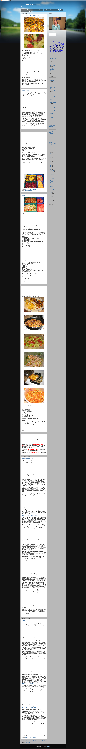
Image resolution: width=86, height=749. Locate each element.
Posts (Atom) (28, 742)
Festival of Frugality (52, 125)
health (51, 44)
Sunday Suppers (25, 195)
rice (60, 47)
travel (62, 49)
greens (59, 43)
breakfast (54, 39)
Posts (51, 33)
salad (51, 48)
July (51, 192)
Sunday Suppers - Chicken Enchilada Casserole (31, 15)
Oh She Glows (52, 63)
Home (23, 9)
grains (56, 43)
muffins (62, 45)
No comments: (34, 189)
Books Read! (28, 11)
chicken (55, 40)
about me (50, 14)
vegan (56, 50)
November (52, 171)
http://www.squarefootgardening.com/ (28, 683)
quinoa (57, 47)
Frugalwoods (52, 80)
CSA (54, 41)
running (62, 47)
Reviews (23, 11)
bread (51, 39)
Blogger (48, 746)
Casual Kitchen (52, 85)
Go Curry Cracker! (51, 75)
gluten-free (53, 43)
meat (53, 45)
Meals (23, 286)
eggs (59, 41)
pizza (56, 46)
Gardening (24, 620)
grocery (62, 43)
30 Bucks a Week (53, 104)
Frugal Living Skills (52, 128)
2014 (51, 161)
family (54, 42)
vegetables (30, 190)
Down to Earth (51, 124)
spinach (63, 48)
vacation (53, 50)
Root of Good (52, 60)
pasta (25, 430)
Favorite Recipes (34, 9)
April (51, 196)
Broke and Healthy (51, 118)
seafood (53, 48)
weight (56, 51)
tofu (57, 49)
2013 (51, 162)
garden (50, 43)
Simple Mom (51, 144)
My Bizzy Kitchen (53, 58)
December (52, 170)
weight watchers (60, 51)
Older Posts (43, 740)
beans (25, 282)
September (52, 174)
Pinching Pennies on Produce (27, 458)
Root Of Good (51, 142)
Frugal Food (57, 9)
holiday (53, 44)
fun (63, 42)
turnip (50, 50)
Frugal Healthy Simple (28, 5)
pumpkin (55, 47)
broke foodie (52, 113)
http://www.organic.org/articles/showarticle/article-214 (30, 515)
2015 (51, 160)
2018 (51, 156)
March (52, 197)
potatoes (59, 46)
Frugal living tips (51, 131)
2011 (51, 165)
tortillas (60, 49)
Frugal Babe (51, 126)
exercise (51, 42)
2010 (51, 166)
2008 (51, 169)
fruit (61, 42)
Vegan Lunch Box (53, 102)
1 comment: (34, 614)
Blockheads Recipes (52, 100)
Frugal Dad (50, 127)
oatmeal (50, 46)
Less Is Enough (52, 82)
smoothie (57, 48)
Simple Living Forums (52, 143)
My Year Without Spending (51, 138)
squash (51, 49)
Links (58, 44)
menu (56, 45)
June (51, 193)
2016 (51, 158)
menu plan (58, 45)
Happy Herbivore (52, 65)
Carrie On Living (52, 56)
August (52, 175)
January (52, 200)
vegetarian (52, 51)
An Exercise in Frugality (51, 122)
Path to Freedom (51, 141)
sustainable (54, 49)
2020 (51, 153)
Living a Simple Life (52, 134)
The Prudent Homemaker (51, 149)
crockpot (50, 41)
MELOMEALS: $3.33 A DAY (52, 93)
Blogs (61, 9)
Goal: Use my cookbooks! (48, 9)
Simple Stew (24, 132)
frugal (59, 42)
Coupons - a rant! (25, 90)
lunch (25, 190)
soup (27, 190)
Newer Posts (24, 740)
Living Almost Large (52, 133)
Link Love (23, 435)
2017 (51, 157)
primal (52, 47)
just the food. (52, 72)
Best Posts (41, 9)
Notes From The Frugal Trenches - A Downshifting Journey (53, 69)
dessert (56, 41)
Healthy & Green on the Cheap (52, 111)
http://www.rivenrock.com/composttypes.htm (29, 707)
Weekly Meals (28, 9)
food (56, 42)
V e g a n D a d (52, 90)
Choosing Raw (52, 78)
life (55, 44)
